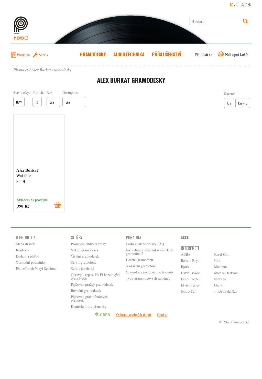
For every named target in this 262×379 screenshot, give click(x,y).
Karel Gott (222, 254)
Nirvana (220, 278)
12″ (37, 102)
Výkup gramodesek (85, 250)
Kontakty (22, 250)
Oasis (218, 285)
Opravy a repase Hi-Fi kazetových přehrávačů (95, 276)
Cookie (162, 314)
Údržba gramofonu (139, 259)
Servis (43, 54)
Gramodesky (93, 54)
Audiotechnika (129, 54)
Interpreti (190, 248)
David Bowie (190, 272)
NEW (19, 102)
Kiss (217, 260)
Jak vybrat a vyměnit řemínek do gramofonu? (149, 252)
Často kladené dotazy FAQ (145, 243)
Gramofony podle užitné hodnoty (150, 272)
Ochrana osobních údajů (133, 314)
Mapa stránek (25, 243)
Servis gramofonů (83, 262)
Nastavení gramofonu (141, 265)
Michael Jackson (226, 272)
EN (249, 5)
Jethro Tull (188, 291)
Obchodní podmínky (31, 262)
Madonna (220, 266)
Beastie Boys (190, 260)
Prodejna (23, 54)
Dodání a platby (27, 256)
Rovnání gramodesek (86, 290)
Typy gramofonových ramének (148, 278)
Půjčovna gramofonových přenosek (89, 298)
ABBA (185, 254)
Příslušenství (166, 54)
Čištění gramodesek (85, 256)
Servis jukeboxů (82, 268)
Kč (231, 5)
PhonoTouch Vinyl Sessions (36, 268)
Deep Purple (190, 278)
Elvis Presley (190, 285)
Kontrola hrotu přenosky (88, 306)
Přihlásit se (203, 54)
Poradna (133, 237)
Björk (185, 266)
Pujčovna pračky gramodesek (92, 284)
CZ (243, 5)
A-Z (229, 103)
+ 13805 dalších (225, 291)
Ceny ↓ (242, 103)
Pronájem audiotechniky (88, 243)
